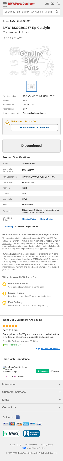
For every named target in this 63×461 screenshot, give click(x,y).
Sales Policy (15, 445)
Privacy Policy (47, 445)
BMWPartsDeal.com (11, 254)
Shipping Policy (29, 219)
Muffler (49, 241)
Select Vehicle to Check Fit (34, 127)
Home (5, 21)
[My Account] (53, 4)
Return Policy (46, 219)
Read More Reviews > (50, 348)
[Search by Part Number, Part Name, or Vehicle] (57, 12)
